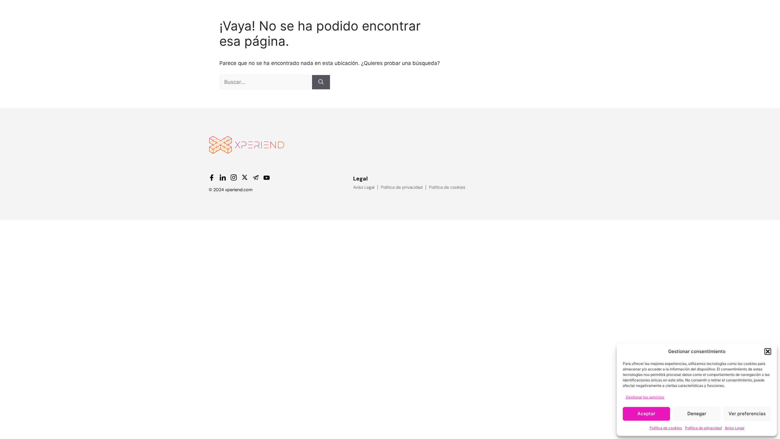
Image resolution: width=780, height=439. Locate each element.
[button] (768, 351)
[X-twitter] (245, 177)
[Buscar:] (265, 82)
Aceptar (646, 413)
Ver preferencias (747, 413)
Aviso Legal (734, 428)
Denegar (696, 413)
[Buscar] (321, 82)
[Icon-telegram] (256, 177)
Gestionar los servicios (645, 397)
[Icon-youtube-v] (267, 177)
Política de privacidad (703, 428)
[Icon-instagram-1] (234, 177)
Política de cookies (666, 428)
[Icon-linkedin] (223, 177)
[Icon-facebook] (212, 177)
